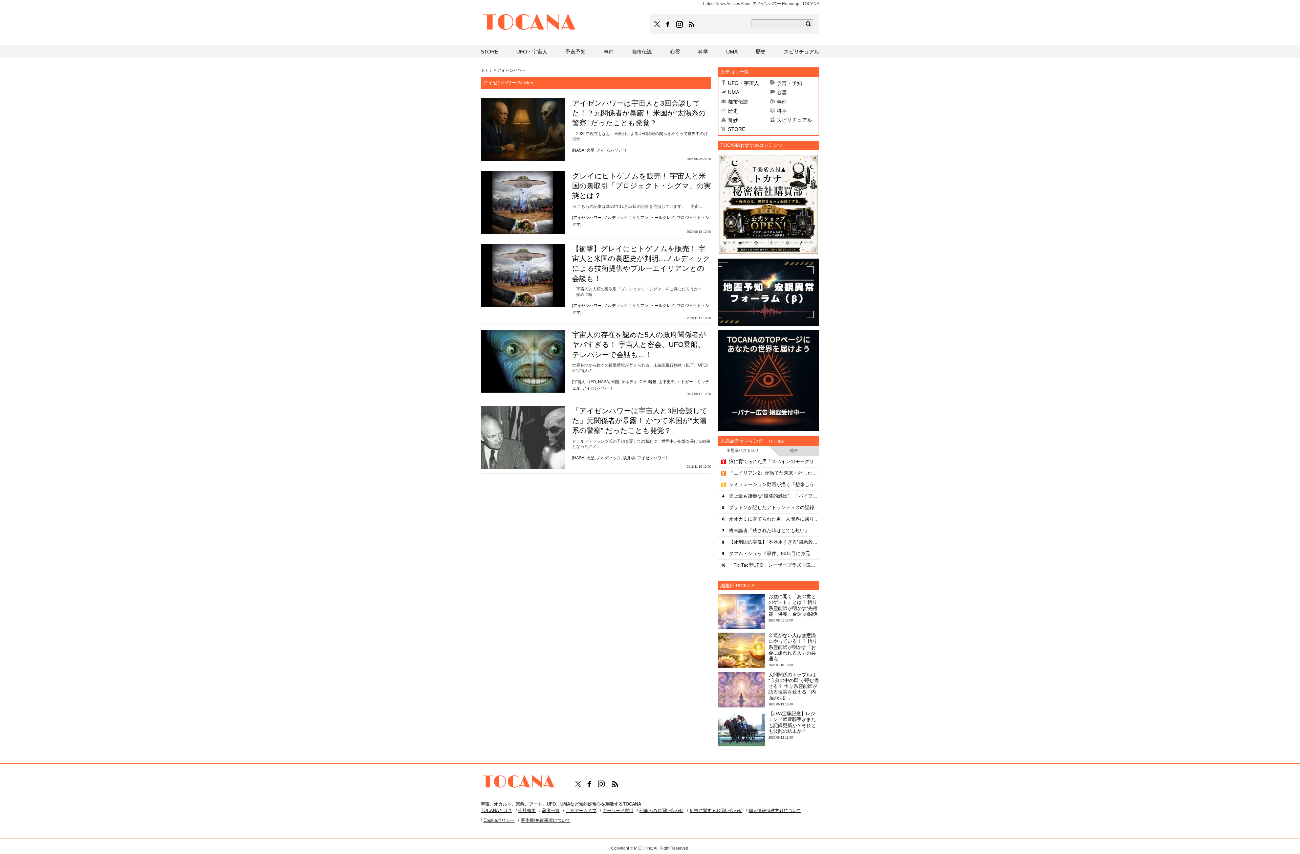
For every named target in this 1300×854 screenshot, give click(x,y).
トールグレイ (662, 217)
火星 (590, 150)
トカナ (487, 70)
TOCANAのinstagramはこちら (680, 24)
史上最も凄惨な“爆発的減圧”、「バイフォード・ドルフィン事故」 (774, 496)
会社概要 (527, 810)
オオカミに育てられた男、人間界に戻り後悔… (774, 519)
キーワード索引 (618, 810)
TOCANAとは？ (496, 810)
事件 (782, 102)
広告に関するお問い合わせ (716, 810)
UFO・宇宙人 (743, 83)
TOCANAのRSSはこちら (691, 24)
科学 (782, 111)
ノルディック (609, 458)
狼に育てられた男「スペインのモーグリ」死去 (774, 461)
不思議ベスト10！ (743, 450)
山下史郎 (666, 381)
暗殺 (652, 381)
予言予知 (575, 51)
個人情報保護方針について (775, 810)
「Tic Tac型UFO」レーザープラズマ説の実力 (774, 565)
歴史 (733, 111)
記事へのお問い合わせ (662, 810)
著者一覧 (551, 810)
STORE (736, 129)
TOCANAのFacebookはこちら (668, 24)
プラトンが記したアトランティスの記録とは (774, 507)
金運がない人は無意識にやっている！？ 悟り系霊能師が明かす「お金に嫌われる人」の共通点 (792, 647)
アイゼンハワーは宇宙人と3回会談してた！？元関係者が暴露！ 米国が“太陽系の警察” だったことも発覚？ (639, 113)
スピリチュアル (794, 120)
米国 (615, 381)
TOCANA (529, 23)
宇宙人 (579, 381)
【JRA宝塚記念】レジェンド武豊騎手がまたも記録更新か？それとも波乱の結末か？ (792, 722)
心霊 (782, 92)
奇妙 (733, 120)
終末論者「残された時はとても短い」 (769, 530)
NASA (578, 150)
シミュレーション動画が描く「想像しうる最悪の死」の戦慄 (774, 484)
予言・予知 (789, 83)
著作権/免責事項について (545, 820)
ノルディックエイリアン (626, 217)
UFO (591, 381)
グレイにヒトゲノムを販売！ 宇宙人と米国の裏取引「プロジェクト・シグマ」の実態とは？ (641, 186)
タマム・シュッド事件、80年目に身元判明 (774, 553)
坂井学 (629, 458)
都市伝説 (738, 102)
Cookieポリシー (499, 820)
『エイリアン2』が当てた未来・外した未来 (774, 473)
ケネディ (629, 381)
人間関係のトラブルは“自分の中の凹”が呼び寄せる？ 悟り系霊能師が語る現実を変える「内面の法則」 (793, 686)
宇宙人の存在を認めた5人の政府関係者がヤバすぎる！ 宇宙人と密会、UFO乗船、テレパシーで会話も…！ (639, 344)
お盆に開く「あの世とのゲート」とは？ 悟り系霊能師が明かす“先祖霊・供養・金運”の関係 (793, 605)
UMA (733, 92)
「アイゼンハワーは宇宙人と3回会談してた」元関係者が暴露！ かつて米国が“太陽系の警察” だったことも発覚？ (640, 421)
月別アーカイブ (581, 810)
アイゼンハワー (611, 150)
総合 (794, 450)
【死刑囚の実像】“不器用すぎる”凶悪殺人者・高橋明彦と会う (774, 542)
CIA (643, 381)
